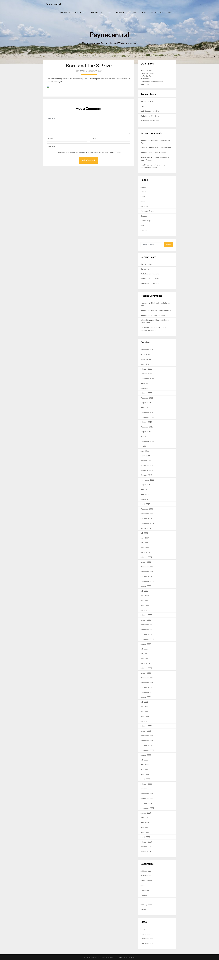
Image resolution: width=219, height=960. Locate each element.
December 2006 (147, 678)
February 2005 (146, 784)
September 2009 (147, 523)
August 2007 (146, 644)
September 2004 (147, 808)
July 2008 (144, 591)
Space (143, 12)
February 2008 (146, 615)
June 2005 (145, 765)
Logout (143, 201)
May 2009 (144, 543)
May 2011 (144, 446)
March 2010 (145, 504)
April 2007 (145, 658)
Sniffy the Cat (146, 76)
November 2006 (147, 682)
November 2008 (147, 571)
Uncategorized (157, 12)
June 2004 (145, 822)
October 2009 (146, 518)
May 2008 (144, 600)
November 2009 (147, 514)
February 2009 (146, 557)
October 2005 (146, 745)
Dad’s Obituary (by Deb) (150, 121)
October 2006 (146, 687)
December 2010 (147, 465)
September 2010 (147, 480)
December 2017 (147, 427)
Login (143, 196)
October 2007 (146, 634)
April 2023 (145, 364)
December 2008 (147, 567)
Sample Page (146, 221)
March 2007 (145, 663)
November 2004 (147, 798)
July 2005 (144, 760)
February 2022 (146, 393)
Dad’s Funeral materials (150, 111)
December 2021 (147, 398)
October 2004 (146, 803)
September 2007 (147, 639)
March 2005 (145, 779)
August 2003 (146, 851)
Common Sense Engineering (152, 81)
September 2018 (147, 417)
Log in (143, 929)
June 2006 (145, 707)
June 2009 (145, 538)
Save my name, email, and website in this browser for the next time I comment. (90, 152)
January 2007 (146, 673)
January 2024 (146, 359)
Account (144, 192)
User (142, 225)
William (171, 12)
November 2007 (147, 629)
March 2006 (145, 721)
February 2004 (146, 842)
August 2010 (146, 485)
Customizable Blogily (127, 957)
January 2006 (146, 731)
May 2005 (144, 769)
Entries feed (145, 934)
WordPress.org (147, 943)
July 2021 (144, 407)
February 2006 (146, 726)
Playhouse (120, 12)
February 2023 (146, 369)
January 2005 (146, 789)
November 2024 (147, 349)
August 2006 (146, 697)
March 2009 (145, 552)
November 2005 (147, 740)
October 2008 (146, 576)
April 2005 (145, 774)
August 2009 (146, 528)
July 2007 (144, 649)
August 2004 (146, 813)
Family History (96, 12)
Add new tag (65, 12)
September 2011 (147, 441)
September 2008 (147, 581)
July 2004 (144, 818)
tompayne (145, 140)
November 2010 (147, 470)
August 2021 (146, 403)
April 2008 (145, 605)
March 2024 (145, 354)
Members (144, 206)
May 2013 (144, 436)
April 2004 (145, 832)
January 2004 (146, 847)
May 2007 (144, 654)
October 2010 (146, 475)
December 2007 (147, 625)
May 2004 (144, 827)
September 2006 (147, 692)
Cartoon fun (145, 106)
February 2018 (146, 422)
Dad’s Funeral (80, 12)
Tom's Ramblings (147, 73)
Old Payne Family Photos (161, 148)
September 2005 (147, 750)
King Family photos (158, 152)
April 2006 (145, 716)
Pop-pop (132, 12)
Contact (144, 230)
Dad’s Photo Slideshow (150, 116)
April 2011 (145, 451)
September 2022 (147, 378)
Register (144, 216)
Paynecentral (53, 4)
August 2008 (146, 586)
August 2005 (146, 755)
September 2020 (147, 412)
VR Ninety (145, 79)
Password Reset (147, 211)
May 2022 (144, 388)
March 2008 (145, 610)
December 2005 (147, 736)
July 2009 (144, 533)
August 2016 (146, 432)
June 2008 (145, 596)
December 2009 (147, 509)
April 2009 (145, 547)
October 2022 (146, 374)
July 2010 (144, 489)
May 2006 (144, 711)
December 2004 (147, 793)
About (143, 187)
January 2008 (146, 620)
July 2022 (144, 383)
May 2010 (144, 499)
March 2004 (145, 837)
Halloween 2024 (147, 101)
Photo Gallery (146, 71)
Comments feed (147, 939)
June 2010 (145, 494)
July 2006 (144, 702)
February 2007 (146, 668)
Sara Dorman (146, 165)
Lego (109, 12)
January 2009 (146, 562)
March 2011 (145, 456)
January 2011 (146, 460)
